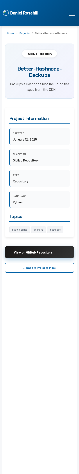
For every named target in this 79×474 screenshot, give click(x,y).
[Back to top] (71, 470)
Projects (24, 33)
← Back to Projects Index (39, 267)
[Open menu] (72, 13)
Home (10, 33)
